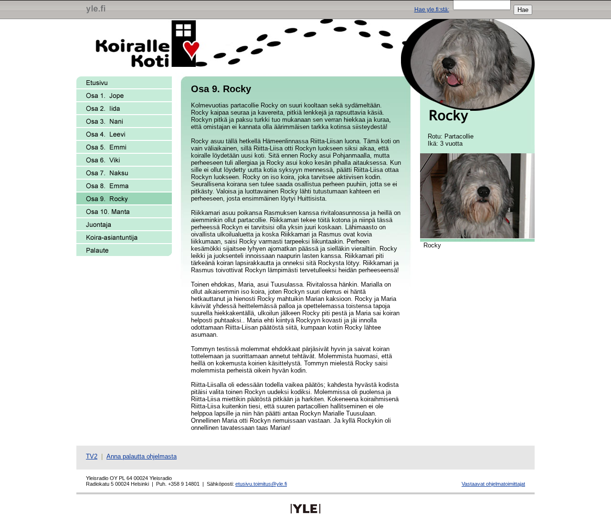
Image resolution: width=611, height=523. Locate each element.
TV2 (91, 456)
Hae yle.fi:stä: (431, 9)
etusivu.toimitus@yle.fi (261, 484)
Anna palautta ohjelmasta (141, 456)
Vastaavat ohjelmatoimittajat (493, 484)
